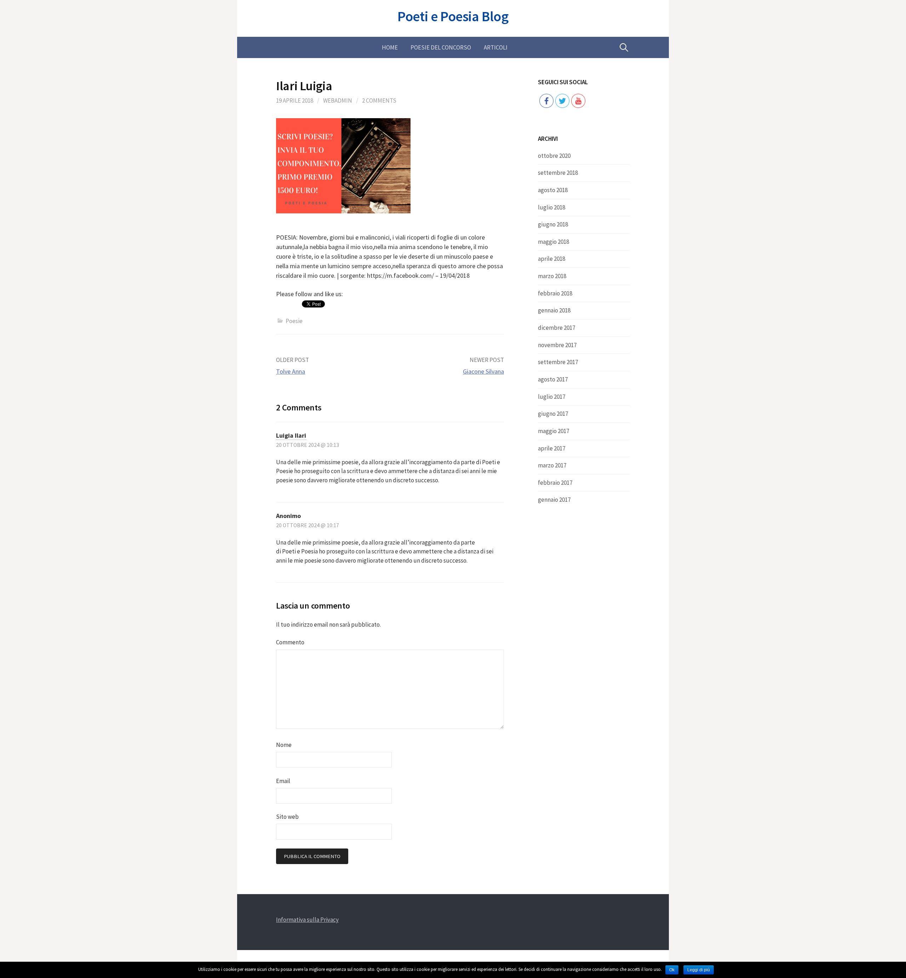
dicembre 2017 (556, 328)
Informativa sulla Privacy (307, 920)
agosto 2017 (553, 379)
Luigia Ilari (291, 435)
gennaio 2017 (554, 500)
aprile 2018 (551, 259)
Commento (290, 642)
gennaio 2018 (554, 310)
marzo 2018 (552, 276)
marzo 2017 (552, 465)
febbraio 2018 (555, 293)
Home (390, 47)
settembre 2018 (558, 173)
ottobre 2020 (554, 156)
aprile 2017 (551, 448)
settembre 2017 (558, 362)
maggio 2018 (553, 242)
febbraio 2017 (555, 483)
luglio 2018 (551, 207)
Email (283, 781)
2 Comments (379, 100)
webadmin (337, 100)
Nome (284, 745)
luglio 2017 (551, 397)
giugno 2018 (553, 224)
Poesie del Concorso (441, 47)
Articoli (496, 47)
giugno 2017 (553, 414)
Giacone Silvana (483, 371)
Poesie (294, 321)
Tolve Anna (290, 371)
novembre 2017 (557, 345)
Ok (672, 969)
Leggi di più (698, 969)
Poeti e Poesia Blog (452, 16)
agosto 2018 (553, 190)
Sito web (287, 817)
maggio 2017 (553, 431)
